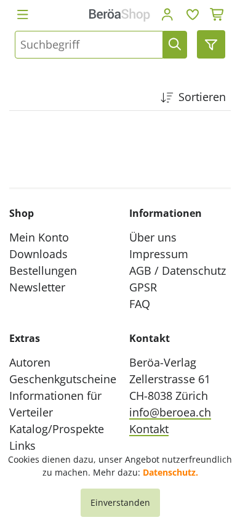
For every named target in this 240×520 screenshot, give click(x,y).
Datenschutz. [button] (170, 472)
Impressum (158, 253)
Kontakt (149, 428)
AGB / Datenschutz (177, 270)
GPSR (143, 287)
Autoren (29, 362)
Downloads (38, 253)
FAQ (139, 303)
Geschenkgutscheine (62, 379)
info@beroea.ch (170, 412)
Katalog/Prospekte (56, 428)
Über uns (153, 237)
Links (22, 445)
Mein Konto (39, 237)
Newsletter (37, 287)
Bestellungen (43, 270)
